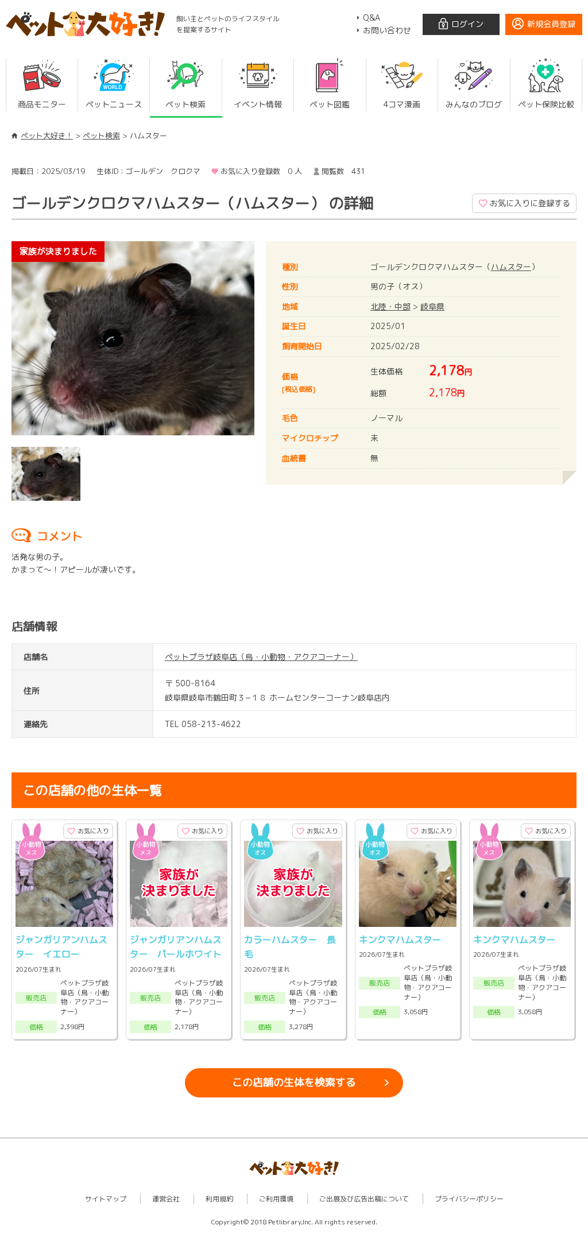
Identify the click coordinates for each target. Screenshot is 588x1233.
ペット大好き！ (47, 135)
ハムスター (511, 266)
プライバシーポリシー (469, 1199)
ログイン (467, 23)
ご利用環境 (276, 1199)
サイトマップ (105, 1199)
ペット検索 (101, 135)
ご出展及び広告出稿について (364, 1199)
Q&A (371, 17)
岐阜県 (432, 306)
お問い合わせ (387, 30)
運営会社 (166, 1199)
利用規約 (219, 1199)
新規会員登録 (551, 23)
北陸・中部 (390, 306)
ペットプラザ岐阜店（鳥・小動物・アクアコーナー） (261, 656)
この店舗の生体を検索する (294, 1082)
